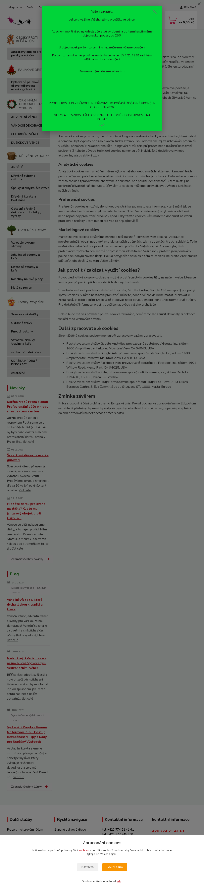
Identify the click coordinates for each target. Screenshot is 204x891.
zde (119, 881)
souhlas (84, 850)
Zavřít (102, 125)
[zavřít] (154, 12)
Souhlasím (115, 867)
